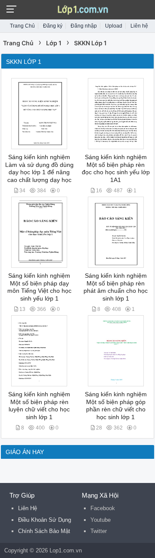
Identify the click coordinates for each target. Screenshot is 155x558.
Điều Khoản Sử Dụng (44, 520)
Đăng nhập (84, 26)
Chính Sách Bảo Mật (44, 531)
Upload (113, 26)
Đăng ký (52, 26)
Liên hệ (139, 26)
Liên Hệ (27, 508)
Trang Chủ (22, 26)
